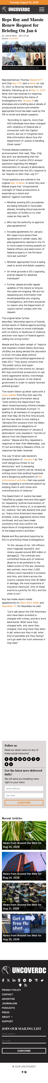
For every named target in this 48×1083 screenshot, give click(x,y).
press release (9, 395)
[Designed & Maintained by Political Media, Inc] (22, 1072)
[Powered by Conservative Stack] (25, 1072)
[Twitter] (11, 759)
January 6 (28, 100)
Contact (7, 994)
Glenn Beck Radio (29, 602)
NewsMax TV (9, 606)
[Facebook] (6, 759)
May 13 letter (17, 183)
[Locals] (6, 764)
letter (33, 83)
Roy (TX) (17, 83)
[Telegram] (24, 759)
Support (7, 1021)
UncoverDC (16, 9)
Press (5, 1012)
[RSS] (11, 764)
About (6, 1017)
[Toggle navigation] (42, 9)
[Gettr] (38, 759)
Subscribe (24, 802)
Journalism (9, 1003)
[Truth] (33, 759)
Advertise (8, 999)
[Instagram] (15, 759)
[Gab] (20, 759)
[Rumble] (29, 759)
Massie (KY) (36, 80)
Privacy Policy (11, 990)
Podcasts (8, 1008)
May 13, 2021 (38, 90)
